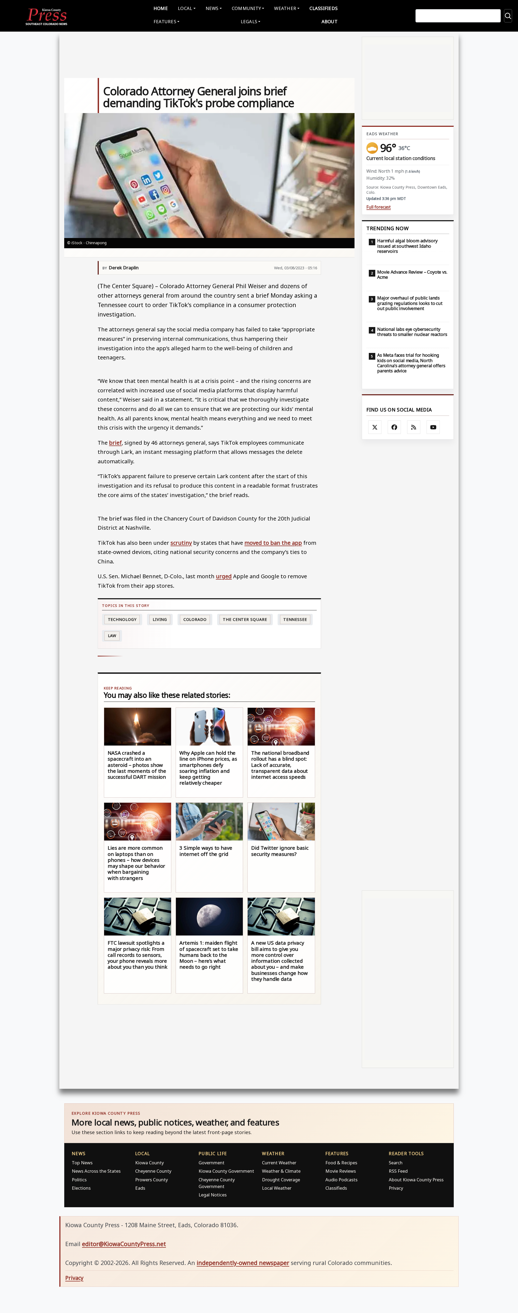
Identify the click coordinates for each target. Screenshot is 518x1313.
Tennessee (295, 619)
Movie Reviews (340, 1171)
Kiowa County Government (226, 1171)
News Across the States (96, 1171)
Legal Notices (213, 1195)
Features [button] (165, 21)
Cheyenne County (153, 1171)
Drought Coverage (281, 1179)
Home (161, 8)
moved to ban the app (273, 542)
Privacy (396, 1188)
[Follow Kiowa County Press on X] (375, 427)
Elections (81, 1188)
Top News (82, 1162)
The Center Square (245, 619)
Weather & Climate (281, 1171)
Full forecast (378, 207)
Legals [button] (249, 21)
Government (211, 1162)
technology (122, 619)
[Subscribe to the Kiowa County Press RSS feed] (414, 427)
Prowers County (151, 1179)
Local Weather (276, 1188)
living (160, 619)
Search (396, 1162)
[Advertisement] (408, 665)
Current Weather (279, 1162)
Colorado (195, 619)
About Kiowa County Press (416, 1179)
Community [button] (246, 8)
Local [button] (185, 8)
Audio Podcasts (341, 1179)
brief (115, 442)
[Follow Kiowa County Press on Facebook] (394, 427)
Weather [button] (285, 8)
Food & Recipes (341, 1162)
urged (224, 576)
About (330, 21)
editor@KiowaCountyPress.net (124, 1244)
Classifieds (323, 8)
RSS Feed (398, 1171)
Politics (79, 1179)
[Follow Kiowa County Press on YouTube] (433, 427)
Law (112, 635)
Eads (140, 1188)
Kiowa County (149, 1162)
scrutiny (181, 542)
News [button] (212, 8)
